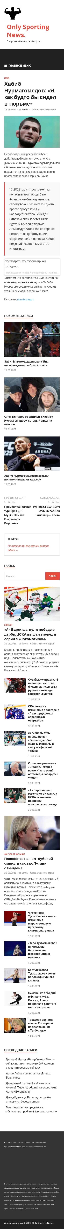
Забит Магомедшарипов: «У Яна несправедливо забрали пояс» (26, 363)
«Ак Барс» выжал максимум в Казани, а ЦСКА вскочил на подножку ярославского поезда (42, 797)
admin (25, 109)
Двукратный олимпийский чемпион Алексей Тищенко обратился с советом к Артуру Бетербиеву (31, 1087)
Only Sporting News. (28, 31)
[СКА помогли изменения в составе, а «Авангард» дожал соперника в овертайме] (15, 718)
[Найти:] (32, 576)
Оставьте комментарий (43, 109)
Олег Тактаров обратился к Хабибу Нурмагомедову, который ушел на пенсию (28, 420)
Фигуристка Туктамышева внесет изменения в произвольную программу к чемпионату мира (42, 921)
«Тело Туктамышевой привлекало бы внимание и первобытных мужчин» (42, 950)
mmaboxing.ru (25, 299)
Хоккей (8, 625)
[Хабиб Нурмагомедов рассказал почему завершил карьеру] (32, 471)
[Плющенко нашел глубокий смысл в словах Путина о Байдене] (32, 851)
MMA (6, 78)
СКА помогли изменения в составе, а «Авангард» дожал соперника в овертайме (43, 713)
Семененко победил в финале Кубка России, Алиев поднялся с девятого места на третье (42, 1000)
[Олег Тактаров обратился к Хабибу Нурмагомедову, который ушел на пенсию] (32, 412)
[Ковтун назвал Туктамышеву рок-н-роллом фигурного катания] (15, 981)
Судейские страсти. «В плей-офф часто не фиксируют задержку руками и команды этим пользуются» (43, 686)
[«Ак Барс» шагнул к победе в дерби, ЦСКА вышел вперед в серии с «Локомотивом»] (32, 621)
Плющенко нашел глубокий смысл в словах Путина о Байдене (28, 863)
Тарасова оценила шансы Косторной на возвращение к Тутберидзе (40, 1025)
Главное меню (20, 65)
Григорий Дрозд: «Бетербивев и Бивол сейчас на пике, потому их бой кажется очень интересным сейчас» (30, 1063)
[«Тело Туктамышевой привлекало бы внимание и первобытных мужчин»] (15, 955)
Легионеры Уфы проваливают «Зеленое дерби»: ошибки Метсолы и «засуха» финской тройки (41, 741)
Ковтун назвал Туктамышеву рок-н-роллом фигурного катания (42, 975)
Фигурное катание (14, 854)
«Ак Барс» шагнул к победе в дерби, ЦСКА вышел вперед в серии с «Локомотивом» (30, 634)
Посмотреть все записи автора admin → (28, 548)
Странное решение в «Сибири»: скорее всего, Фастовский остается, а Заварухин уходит (43, 770)
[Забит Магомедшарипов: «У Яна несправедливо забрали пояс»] (32, 357)
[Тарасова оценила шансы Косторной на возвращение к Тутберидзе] (15, 1031)
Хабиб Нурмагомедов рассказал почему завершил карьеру (26, 477)
